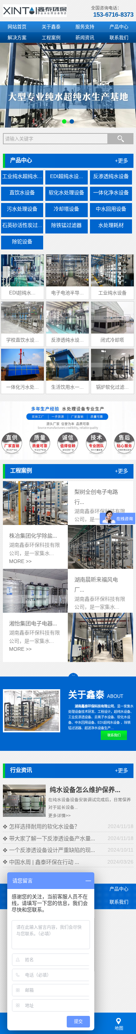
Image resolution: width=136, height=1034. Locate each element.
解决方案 (17, 37)
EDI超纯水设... (66, 176)
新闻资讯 (84, 37)
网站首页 (17, 26)
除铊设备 (22, 241)
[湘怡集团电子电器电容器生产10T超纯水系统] (100, 660)
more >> (20, 561)
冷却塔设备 (66, 209)
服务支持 (84, 26)
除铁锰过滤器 (66, 225)
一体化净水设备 (111, 192)
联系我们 (119, 37)
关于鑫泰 (51, 26)
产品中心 (119, 26)
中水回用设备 (111, 209)
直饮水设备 (22, 192)
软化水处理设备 (66, 192)
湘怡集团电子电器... (33, 623)
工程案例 (51, 37)
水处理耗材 (111, 225)
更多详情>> (59, 815)
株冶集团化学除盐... (33, 536)
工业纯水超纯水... (22, 176)
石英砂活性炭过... (22, 225)
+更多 (121, 161)
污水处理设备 (22, 209)
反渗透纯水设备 (111, 176)
